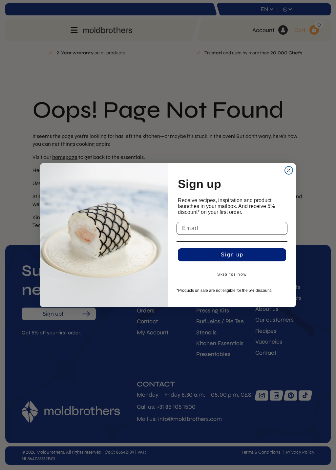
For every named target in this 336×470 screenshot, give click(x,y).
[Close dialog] (289, 170)
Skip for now (232, 274)
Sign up (232, 254)
